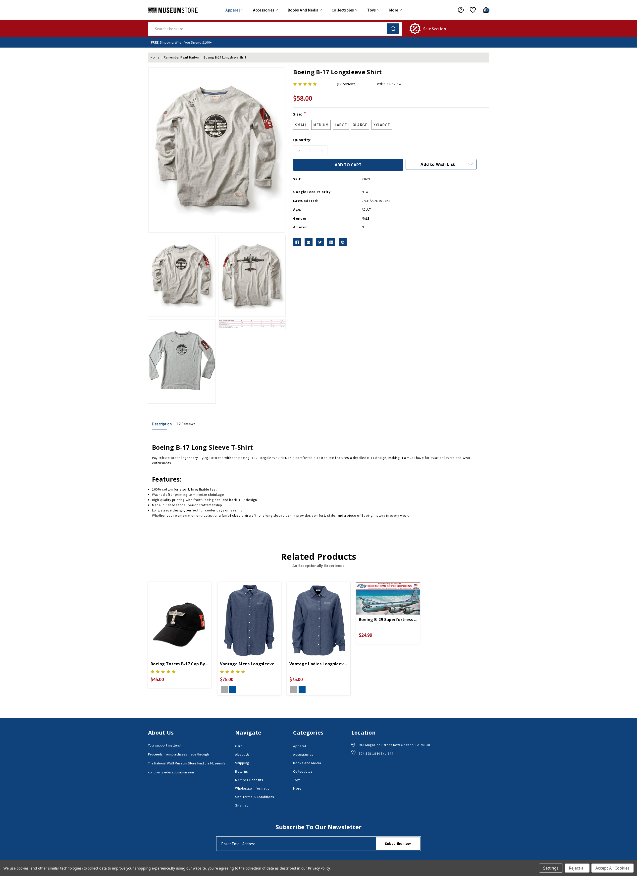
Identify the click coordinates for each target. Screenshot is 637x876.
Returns (241, 771)
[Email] (309, 242)
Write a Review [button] (389, 83)
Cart (238, 746)
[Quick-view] (173, 613)
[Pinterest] (343, 242)
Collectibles (343, 9)
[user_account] (458, 10)
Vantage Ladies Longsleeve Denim (318, 664)
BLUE (232, 689)
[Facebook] (297, 242)
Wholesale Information (253, 788)
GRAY (224, 689)
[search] (393, 28)
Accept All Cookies (612, 868)
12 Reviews (186, 424)
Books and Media (303, 9)
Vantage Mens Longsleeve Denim (249, 664)
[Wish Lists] (471, 10)
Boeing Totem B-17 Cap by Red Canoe (180, 664)
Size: (299, 114)
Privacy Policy (319, 868)
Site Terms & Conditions (254, 797)
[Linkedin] (331, 242)
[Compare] (185, 613)
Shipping (242, 763)
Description (162, 424)
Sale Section (434, 28)
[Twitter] (320, 242)
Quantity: (302, 139)
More (393, 9)
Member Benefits (249, 780)
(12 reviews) (347, 84)
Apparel (232, 9)
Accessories (263, 9)
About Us (242, 754)
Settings (551, 868)
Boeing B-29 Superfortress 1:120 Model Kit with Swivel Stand (388, 619)
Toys (371, 9)
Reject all (577, 868)
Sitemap (242, 805)
